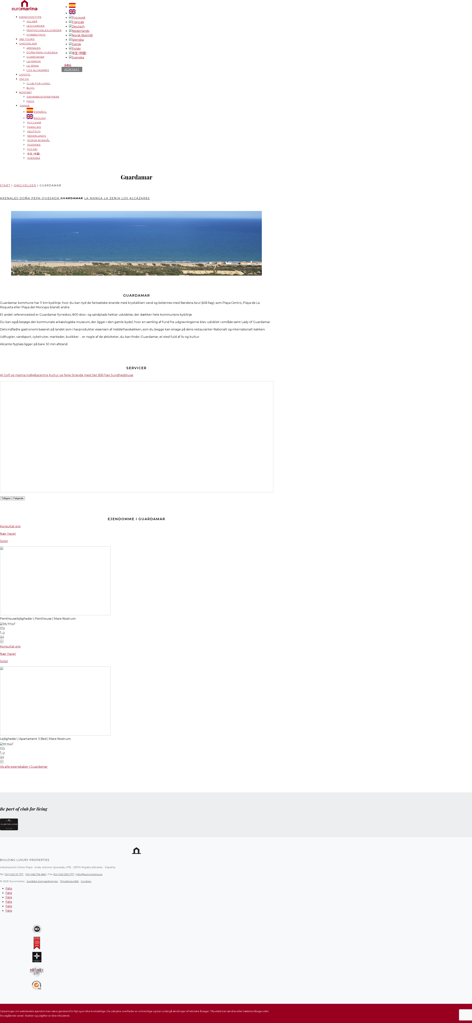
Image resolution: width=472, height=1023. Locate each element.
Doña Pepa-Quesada (42, 52)
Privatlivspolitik (69, 881)
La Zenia (33, 65)
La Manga (34, 61)
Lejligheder (36, 25)
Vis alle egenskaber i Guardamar (24, 766)
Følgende (18, 498)
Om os (24, 79)
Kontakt (25, 92)
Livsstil (25, 74)
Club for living (38, 83)
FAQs (30, 101)
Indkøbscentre (37, 375)
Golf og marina (15, 375)
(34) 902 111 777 (14, 874)
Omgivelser (28, 43)
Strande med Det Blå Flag (91, 375)
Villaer (32, 21)
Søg (67, 65)
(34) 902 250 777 (63, 874)
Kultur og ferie (60, 375)
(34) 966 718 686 (35, 874)
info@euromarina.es (89, 874)
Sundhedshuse (122, 375)
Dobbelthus (36, 34)
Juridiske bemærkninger (42, 881)
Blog (30, 87)
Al (2, 375)
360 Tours (27, 39)
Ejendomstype (30, 17)
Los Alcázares (38, 70)
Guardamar (35, 56)
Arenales (34, 48)
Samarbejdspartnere (43, 96)
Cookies (86, 881)
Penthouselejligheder (44, 30)
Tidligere (6, 498)
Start (5, 185)
